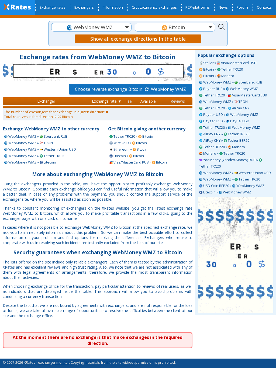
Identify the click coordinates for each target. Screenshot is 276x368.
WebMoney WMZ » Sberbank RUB (232, 82)
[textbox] (91, 27)
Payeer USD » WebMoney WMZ (230, 114)
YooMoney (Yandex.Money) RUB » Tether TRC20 (229, 163)
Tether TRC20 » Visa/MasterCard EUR (234, 95)
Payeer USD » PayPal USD (225, 121)
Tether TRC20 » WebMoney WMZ (231, 127)
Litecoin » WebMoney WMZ (226, 192)
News (223, 7)
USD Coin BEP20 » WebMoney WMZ (233, 185)
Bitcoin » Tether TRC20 (222, 69)
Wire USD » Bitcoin (130, 142)
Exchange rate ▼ (107, 101)
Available (148, 101)
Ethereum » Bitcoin (130, 149)
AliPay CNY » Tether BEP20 (225, 140)
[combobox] (91, 27)
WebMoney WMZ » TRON (225, 101)
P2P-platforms (197, 7)
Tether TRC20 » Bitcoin (133, 136)
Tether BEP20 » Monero (223, 146)
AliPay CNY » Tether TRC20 (225, 133)
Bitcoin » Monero (218, 75)
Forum (242, 7)
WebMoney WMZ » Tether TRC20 (231, 179)
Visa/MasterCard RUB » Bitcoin (140, 162)
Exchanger (46, 101)
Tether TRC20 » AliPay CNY (225, 108)
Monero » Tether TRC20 (223, 153)
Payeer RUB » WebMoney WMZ (230, 88)
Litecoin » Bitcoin (128, 155)
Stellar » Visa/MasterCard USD (229, 62)
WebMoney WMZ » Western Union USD (236, 172)
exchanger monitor (53, 362)
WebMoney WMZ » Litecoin (32, 162)
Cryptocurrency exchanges (154, 7)
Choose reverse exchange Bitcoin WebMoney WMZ (130, 89)
